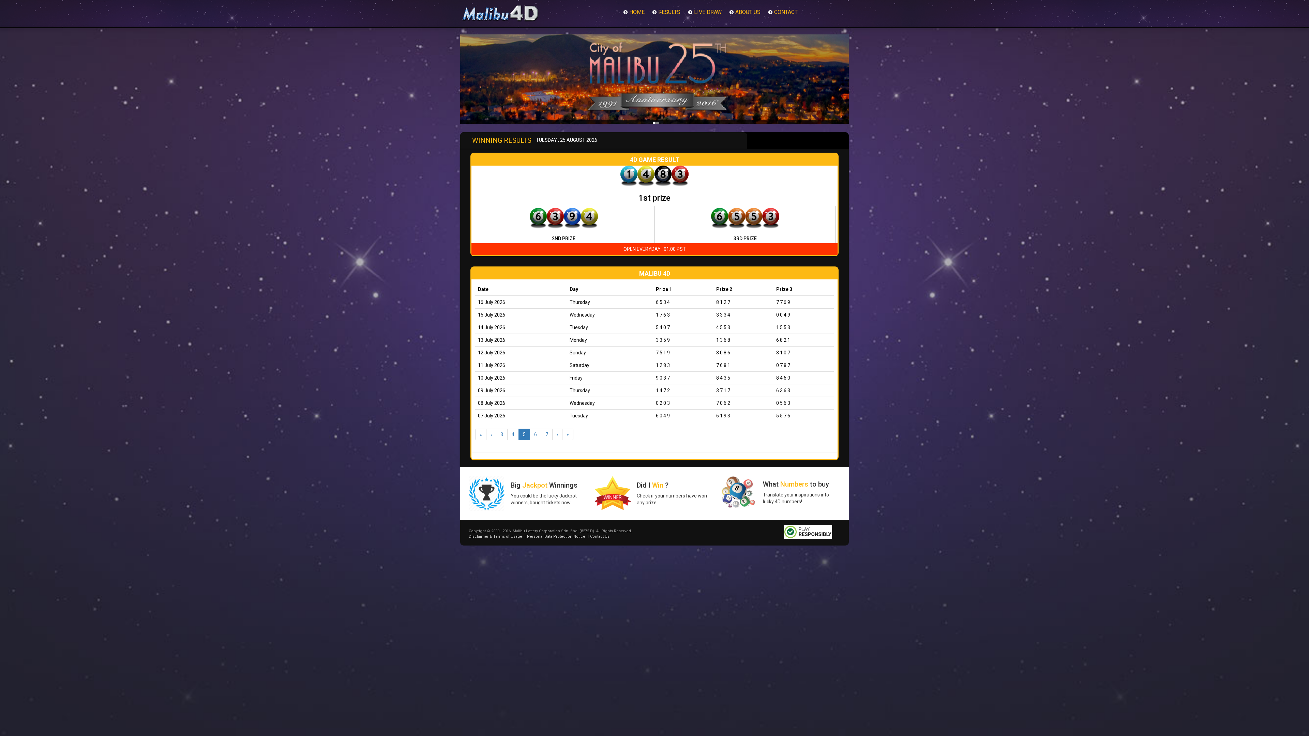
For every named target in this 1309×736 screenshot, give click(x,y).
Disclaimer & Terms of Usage (495, 536)
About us (748, 12)
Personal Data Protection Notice (556, 536)
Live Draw (708, 12)
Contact (786, 12)
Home (637, 12)
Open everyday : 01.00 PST (654, 249)
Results (669, 12)
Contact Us (600, 536)
